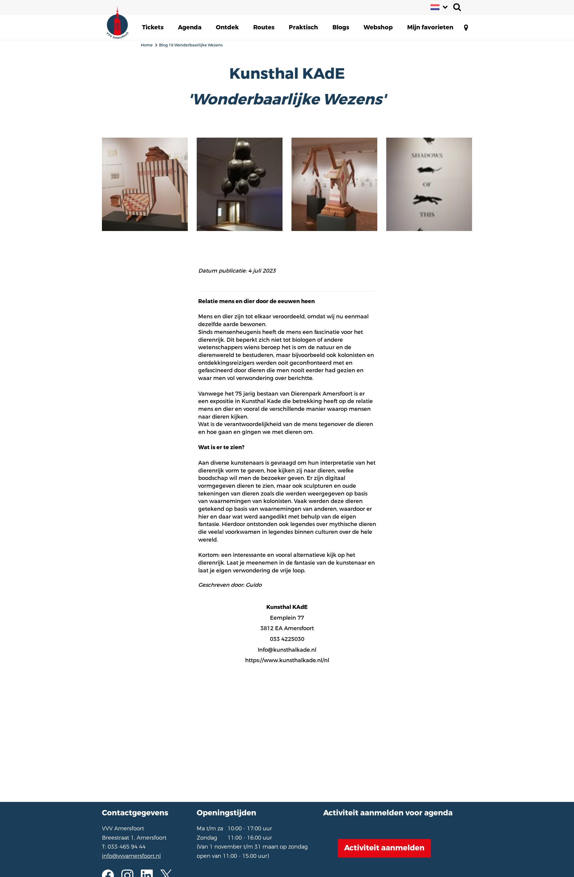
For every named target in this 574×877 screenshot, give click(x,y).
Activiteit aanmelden (384, 848)
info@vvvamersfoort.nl (131, 856)
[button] (153, 27)
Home (147, 45)
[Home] (121, 20)
